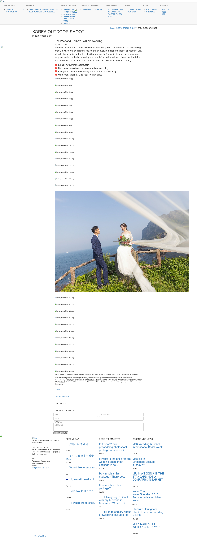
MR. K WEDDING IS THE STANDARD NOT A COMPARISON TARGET (148, 477)
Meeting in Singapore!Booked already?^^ (148, 462)
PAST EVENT (133, 12)
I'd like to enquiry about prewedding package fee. (115, 513)
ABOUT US (10, 9)
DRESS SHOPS (69, 16)
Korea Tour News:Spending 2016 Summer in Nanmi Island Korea (147, 495)
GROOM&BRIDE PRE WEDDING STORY (44, 9)
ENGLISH (165, 9)
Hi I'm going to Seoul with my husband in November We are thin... (113, 500)
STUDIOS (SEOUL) (71, 12)
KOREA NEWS (151, 9)
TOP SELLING (69, 9)
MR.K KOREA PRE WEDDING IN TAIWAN (146, 527)
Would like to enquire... (81, 468)
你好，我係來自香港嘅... (80, 457)
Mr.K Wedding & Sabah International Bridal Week (147, 447)
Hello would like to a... (81, 492)
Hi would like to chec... (81, 504)
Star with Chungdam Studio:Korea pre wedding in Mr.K (147, 512)
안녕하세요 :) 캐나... (78, 445)
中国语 (164, 12)
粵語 (163, 14)
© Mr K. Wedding (40, 536)
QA (23, 9)
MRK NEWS (150, 12)
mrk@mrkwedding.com (40, 468)
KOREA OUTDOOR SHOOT (93, 9)
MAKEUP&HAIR (69, 19)
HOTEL (110, 16)
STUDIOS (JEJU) (70, 14)
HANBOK (67, 23)
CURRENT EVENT (135, 9)
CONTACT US (11, 12)
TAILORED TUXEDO (115, 14)
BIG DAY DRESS (114, 12)
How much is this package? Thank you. (112, 474)
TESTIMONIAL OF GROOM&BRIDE (42, 12)
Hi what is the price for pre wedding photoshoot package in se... (115, 462)
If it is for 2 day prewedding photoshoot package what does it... (113, 447)
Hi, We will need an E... (81, 480)
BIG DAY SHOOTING (115, 9)
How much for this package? (110, 486)
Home (112, 28)
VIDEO (66, 21)
